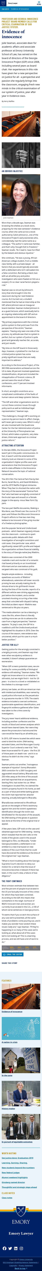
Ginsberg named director (13, 1182)
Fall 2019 (5, 9)
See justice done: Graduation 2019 (17, 1158)
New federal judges (11, 1172)
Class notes (7, 1197)
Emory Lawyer (13, 3)
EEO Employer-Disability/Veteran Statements (20, 1262)
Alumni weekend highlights (15, 1177)
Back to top (20, 1268)
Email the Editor (14, 954)
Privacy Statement (26, 1265)
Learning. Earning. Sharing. (15, 1163)
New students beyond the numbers (18, 1167)
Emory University (26, 1259)
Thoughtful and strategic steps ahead (19, 1187)
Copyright (13, 1265)
